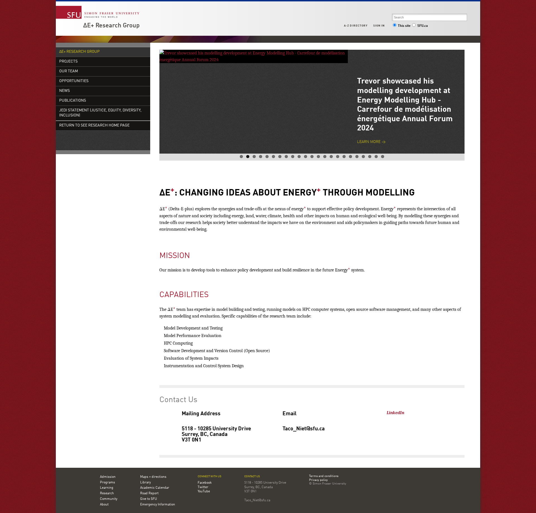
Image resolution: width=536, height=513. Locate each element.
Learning (106, 488)
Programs (107, 482)
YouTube (204, 491)
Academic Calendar (154, 488)
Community (108, 499)
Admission (108, 477)
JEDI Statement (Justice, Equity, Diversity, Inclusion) (100, 113)
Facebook (205, 483)
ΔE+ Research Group (111, 26)
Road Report (149, 493)
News (64, 91)
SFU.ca (422, 26)
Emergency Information (157, 504)
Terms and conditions (323, 476)
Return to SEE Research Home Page (94, 125)
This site (404, 26)
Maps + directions (153, 477)
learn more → (371, 142)
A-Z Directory (355, 25)
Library (145, 482)
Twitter (203, 487)
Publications (72, 100)
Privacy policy (318, 480)
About (104, 504)
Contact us (252, 476)
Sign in (379, 25)
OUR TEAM (68, 71)
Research (107, 493)
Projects (68, 61)
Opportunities (73, 81)
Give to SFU (148, 499)
